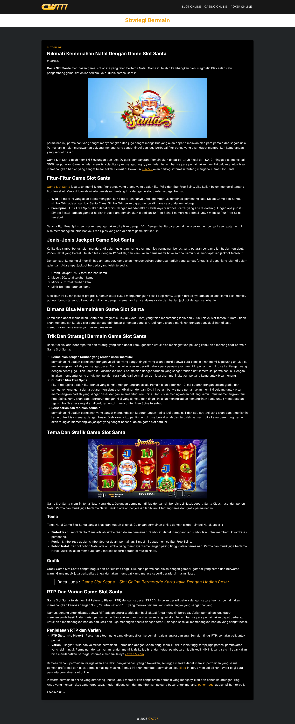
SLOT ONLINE (191, 6)
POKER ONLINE (241, 6)
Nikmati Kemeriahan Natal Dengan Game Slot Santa (106, 53)
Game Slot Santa (58, 186)
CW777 (147, 169)
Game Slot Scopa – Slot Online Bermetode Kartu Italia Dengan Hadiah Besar (155, 581)
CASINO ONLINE (215, 6)
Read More (56, 692)
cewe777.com (134, 654)
